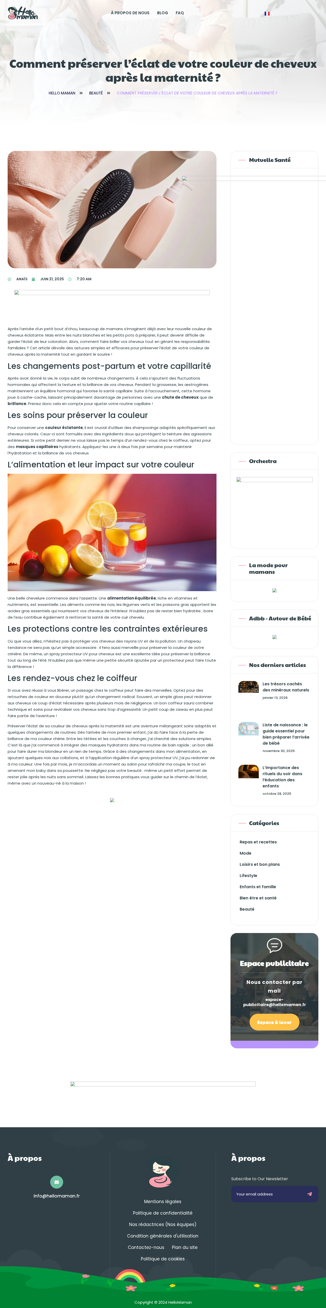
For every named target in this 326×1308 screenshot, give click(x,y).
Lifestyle (248, 876)
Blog (162, 13)
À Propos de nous (130, 13)
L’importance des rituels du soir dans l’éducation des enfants (282, 777)
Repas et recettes (258, 842)
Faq (180, 13)
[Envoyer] (309, 1194)
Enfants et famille (258, 887)
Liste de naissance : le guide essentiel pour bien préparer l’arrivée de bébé (286, 734)
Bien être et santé (258, 898)
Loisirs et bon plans (260, 864)
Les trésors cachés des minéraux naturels (286, 687)
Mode (245, 853)
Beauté (96, 93)
